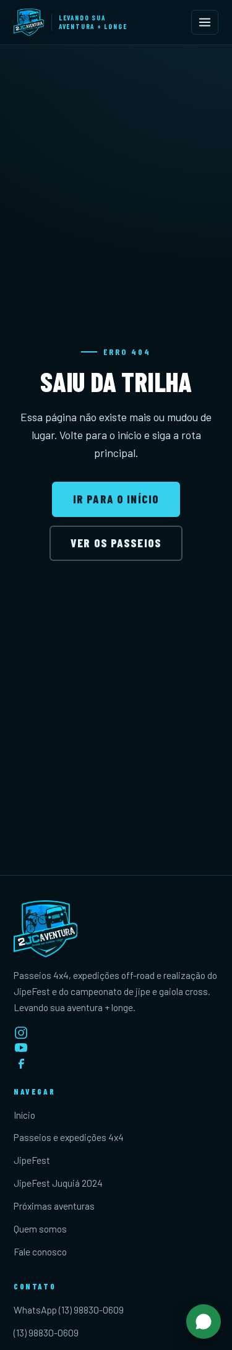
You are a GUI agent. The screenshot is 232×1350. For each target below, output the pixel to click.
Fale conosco (40, 1251)
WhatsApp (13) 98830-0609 (69, 1309)
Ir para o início (116, 499)
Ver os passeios (116, 543)
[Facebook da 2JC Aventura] (116, 1062)
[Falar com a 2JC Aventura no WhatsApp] (203, 1321)
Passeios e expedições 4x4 (69, 1137)
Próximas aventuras (54, 1205)
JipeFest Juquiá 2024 (58, 1183)
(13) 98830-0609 (46, 1332)
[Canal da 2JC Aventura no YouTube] (116, 1047)
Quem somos (40, 1228)
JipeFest (32, 1160)
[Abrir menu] (204, 22)
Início (24, 1115)
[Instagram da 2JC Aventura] (116, 1032)
